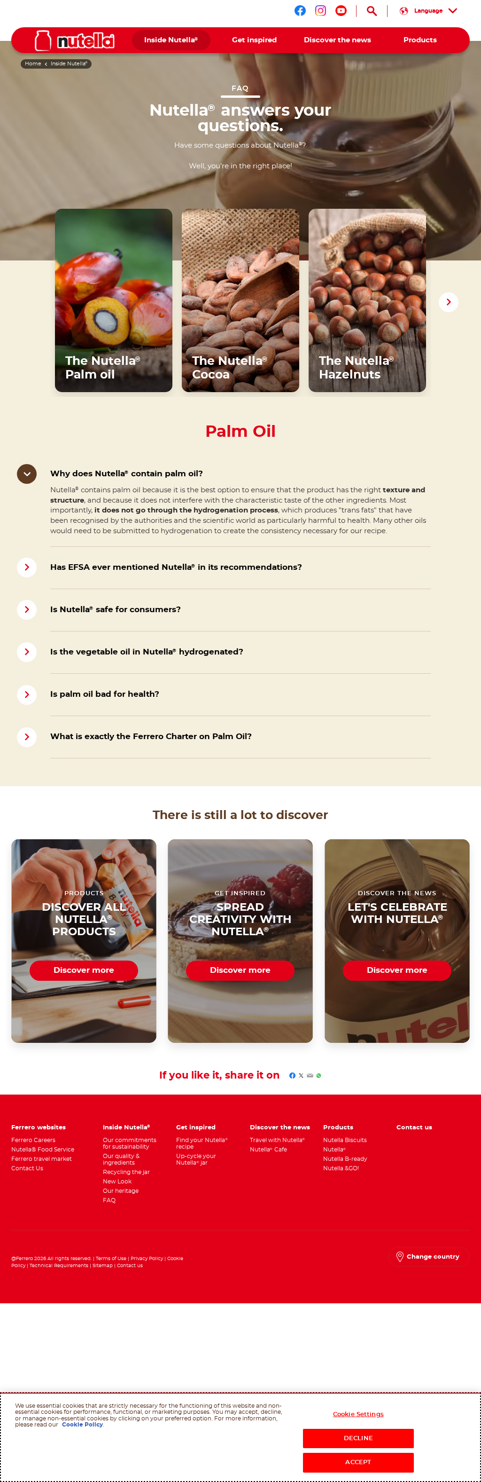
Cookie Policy (82, 1424)
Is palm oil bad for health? (104, 694)
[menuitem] (171, 40)
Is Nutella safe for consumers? (115, 610)
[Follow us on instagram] (320, 10)
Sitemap (103, 1265)
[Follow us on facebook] (300, 10)
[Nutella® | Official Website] (75, 40)
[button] (448, 302)
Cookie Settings (358, 1414)
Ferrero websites (38, 1127)
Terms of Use (111, 1258)
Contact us (130, 1265)
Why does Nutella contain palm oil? (126, 474)
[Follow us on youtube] (341, 10)
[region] (240, 1437)
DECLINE (358, 1438)
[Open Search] (372, 11)
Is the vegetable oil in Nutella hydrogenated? (146, 652)
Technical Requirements (60, 1265)
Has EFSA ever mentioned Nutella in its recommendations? (176, 567)
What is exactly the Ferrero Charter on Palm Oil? (151, 737)
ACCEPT (358, 1462)
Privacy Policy (147, 1258)
